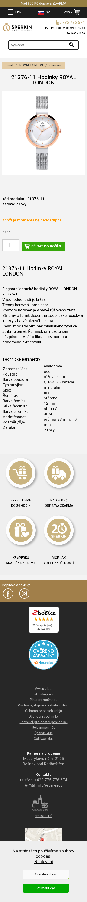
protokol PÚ (43, 816)
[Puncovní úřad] (43, 810)
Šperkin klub (44, 733)
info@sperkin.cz (50, 785)
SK (48, 12)
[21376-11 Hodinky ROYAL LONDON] (43, 133)
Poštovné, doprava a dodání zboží (43, 705)
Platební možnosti (43, 700)
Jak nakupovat (43, 694)
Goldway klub (44, 739)
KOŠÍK (68, 12)
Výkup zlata (43, 689)
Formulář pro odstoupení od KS (44, 722)
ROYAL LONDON (31, 65)
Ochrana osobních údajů (43, 711)
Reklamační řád (43, 727)
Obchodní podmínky (43, 716)
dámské (55, 65)
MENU (19, 12)
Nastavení (43, 861)
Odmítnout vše (46, 874)
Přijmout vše (46, 888)
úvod (9, 65)
